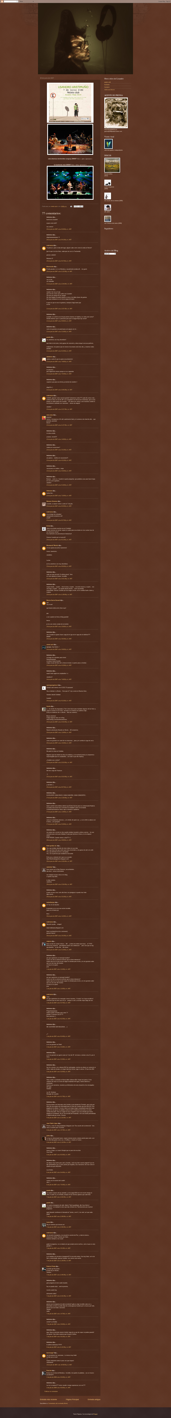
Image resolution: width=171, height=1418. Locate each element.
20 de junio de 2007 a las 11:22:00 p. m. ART (59, 271)
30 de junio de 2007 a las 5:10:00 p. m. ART (59, 949)
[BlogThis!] (77, 206)
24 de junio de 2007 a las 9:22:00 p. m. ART (59, 700)
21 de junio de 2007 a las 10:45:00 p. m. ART (59, 390)
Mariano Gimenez (52, 501)
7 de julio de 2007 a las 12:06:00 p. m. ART (59, 1275)
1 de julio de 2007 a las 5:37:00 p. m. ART (58, 1003)
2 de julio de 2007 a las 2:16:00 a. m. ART (58, 1047)
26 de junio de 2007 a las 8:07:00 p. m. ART (59, 787)
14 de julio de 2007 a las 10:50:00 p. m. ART (59, 1365)
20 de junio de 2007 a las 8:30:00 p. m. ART (59, 229)
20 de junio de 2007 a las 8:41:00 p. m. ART (59, 239)
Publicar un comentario (51, 1391)
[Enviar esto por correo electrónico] (75, 206)
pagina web (107, 82)
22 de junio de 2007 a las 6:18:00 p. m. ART (59, 485)
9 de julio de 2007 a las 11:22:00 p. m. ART (59, 1347)
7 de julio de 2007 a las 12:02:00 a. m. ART (59, 1197)
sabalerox (49, 356)
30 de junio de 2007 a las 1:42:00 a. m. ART (59, 916)
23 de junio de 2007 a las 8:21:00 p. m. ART (59, 539)
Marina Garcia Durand (53, 600)
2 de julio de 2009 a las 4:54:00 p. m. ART (58, 1377)
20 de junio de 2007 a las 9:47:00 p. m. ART (59, 261)
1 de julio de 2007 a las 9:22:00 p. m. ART (58, 1018)
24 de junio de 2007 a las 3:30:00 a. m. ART (59, 626)
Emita (48, 526)
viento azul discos (109, 89)
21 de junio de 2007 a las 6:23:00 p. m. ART (59, 351)
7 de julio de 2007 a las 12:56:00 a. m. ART (59, 1227)
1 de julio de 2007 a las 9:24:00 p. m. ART (58, 1036)
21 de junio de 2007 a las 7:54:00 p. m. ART (59, 374)
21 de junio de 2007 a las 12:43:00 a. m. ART (59, 284)
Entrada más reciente (48, 1399)
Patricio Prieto (51, 1266)
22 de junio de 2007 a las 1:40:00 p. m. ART (59, 439)
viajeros (49, 941)
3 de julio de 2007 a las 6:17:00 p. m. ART (58, 1096)
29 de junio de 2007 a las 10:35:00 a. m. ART (59, 861)
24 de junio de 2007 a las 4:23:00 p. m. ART (59, 665)
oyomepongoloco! (52, 685)
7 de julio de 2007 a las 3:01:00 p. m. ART (58, 1336)
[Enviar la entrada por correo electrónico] (71, 206)
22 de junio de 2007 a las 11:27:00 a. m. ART (59, 425)
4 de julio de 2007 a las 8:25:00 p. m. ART (58, 1154)
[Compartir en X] (78, 206)
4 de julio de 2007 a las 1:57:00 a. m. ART (58, 1130)
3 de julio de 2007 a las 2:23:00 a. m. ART (58, 1059)
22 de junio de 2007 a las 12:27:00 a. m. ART (59, 409)
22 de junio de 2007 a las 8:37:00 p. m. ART (59, 520)
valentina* (50, 867)
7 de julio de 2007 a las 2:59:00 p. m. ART (58, 1324)
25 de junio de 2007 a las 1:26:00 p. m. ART (59, 732)
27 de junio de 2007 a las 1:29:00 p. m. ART (59, 812)
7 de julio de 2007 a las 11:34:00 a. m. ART (59, 1260)
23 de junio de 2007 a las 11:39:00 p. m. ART (59, 594)
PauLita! (49, 1370)
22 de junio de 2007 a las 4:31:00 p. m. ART (59, 460)
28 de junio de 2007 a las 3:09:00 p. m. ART (59, 840)
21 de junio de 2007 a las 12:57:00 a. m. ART (59, 308)
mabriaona (50, 245)
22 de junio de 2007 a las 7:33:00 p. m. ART (59, 495)
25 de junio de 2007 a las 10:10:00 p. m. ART (59, 762)
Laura (48, 1222)
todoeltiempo (51, 902)
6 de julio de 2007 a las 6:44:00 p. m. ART (58, 1172)
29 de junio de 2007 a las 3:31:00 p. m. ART (59, 896)
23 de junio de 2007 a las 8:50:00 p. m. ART (59, 566)
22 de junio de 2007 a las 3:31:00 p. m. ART (59, 450)
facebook (107, 84)
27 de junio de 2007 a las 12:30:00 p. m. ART (59, 797)
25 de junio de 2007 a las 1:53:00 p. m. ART (59, 743)
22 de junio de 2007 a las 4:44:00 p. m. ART (59, 471)
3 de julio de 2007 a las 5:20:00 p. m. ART (58, 1071)
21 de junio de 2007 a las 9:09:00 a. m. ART (59, 321)
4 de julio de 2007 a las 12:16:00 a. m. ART (59, 1117)
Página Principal (72, 1399)
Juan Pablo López (52, 1123)
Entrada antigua (94, 1399)
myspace (107, 87)
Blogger (95, 1414)
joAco (48, 1135)
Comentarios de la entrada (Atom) (58, 1403)
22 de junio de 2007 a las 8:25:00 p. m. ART (59, 506)
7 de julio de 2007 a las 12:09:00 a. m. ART (59, 1216)
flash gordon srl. (52, 845)
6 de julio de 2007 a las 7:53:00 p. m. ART (58, 1184)
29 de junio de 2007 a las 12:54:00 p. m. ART (59, 884)
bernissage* (50, 1353)
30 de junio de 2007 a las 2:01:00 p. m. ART (59, 935)
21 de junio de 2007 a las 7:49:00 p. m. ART (59, 361)
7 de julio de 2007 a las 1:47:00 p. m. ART (58, 1313)
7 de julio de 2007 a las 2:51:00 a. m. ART (58, 1248)
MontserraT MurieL (52, 545)
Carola (48, 706)
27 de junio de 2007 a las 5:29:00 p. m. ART (59, 824)
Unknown (49, 491)
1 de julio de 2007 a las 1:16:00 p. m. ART (58, 969)
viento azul (50, 644)
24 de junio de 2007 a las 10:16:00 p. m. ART (59, 722)
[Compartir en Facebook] (80, 206)
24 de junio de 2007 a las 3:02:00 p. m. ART (59, 639)
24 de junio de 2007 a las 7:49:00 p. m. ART (59, 679)
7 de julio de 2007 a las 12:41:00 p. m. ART (59, 1296)
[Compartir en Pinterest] (82, 206)
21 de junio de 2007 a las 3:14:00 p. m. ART (59, 331)
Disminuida (50, 266)
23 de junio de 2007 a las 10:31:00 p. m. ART (59, 578)
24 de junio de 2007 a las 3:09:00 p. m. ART (59, 649)
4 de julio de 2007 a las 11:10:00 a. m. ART (59, 1142)
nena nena (50, 415)
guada (48, 337)
